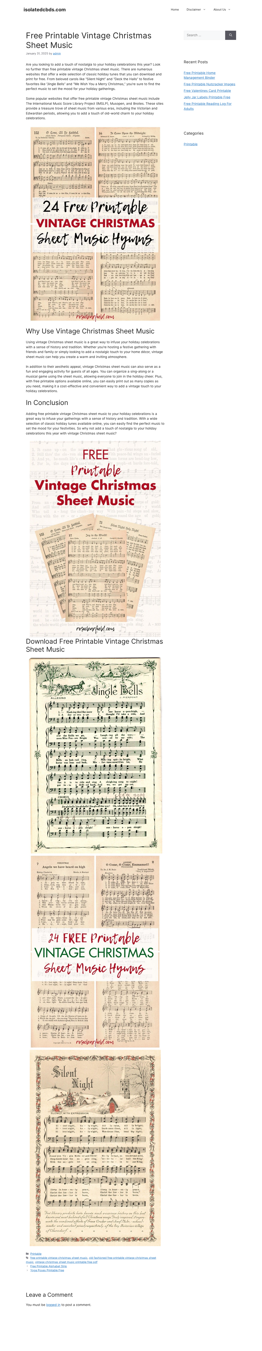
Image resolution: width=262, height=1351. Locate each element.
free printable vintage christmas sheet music (58, 1257)
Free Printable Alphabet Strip (48, 1266)
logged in (53, 1305)
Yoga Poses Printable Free (47, 1270)
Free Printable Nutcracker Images (209, 84)
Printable (35, 1253)
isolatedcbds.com (45, 9)
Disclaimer (194, 9)
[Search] (230, 35)
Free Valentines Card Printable (207, 91)
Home (175, 9)
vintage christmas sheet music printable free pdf (66, 1262)
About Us (219, 9)
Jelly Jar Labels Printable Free (207, 97)
